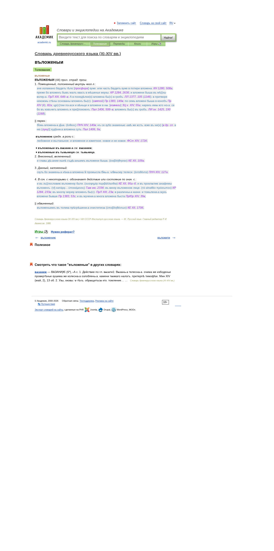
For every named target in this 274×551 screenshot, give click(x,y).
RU (171, 23)
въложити (163, 237)
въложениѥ (48, 237)
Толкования (100, 43)
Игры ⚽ (156, 43)
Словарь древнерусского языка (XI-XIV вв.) (73, 43)
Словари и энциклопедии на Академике (90, 30)
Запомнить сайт (126, 23)
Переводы (119, 43)
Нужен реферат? (63, 231)
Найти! (168, 37)
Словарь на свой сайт (153, 23)
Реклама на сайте (104, 301)
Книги (137, 43)
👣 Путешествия (46, 304)
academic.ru (44, 42)
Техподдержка (87, 301)
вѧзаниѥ (41, 271)
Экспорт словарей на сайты (49, 309)
